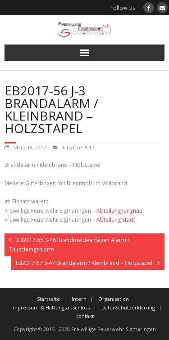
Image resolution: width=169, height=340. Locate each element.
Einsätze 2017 (78, 147)
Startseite (48, 298)
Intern (79, 298)
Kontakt (84, 316)
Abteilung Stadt (115, 220)
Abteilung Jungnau (119, 211)
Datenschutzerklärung (128, 307)
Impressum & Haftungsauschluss (50, 307)
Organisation (113, 298)
